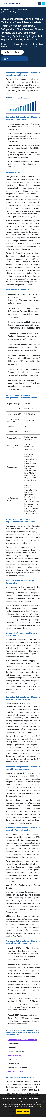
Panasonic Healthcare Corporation (22, 1040)
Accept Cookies (23, 1112)
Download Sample (13, 52)
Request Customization (16, 59)
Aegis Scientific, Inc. (16, 1056)
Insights (7, 9)
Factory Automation (19, 9)
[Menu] (39, 3)
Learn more (37, 1106)
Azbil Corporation (15, 1072)
